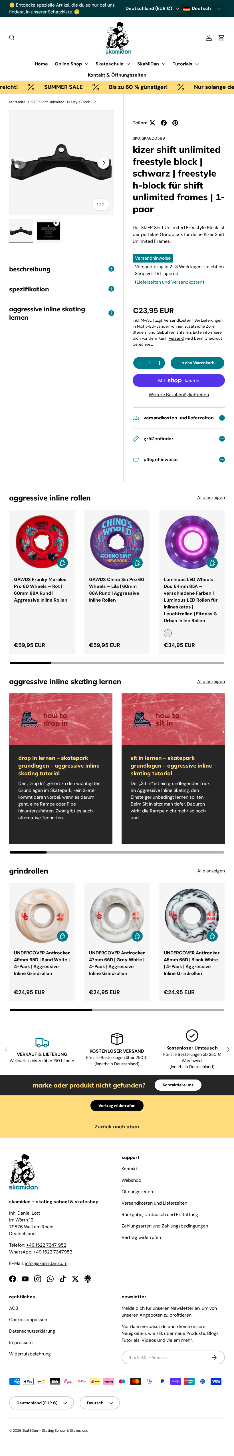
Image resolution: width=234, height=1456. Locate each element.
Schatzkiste (60, 12)
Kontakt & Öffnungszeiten (117, 75)
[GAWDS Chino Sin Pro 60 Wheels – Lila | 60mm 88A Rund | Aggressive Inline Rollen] (117, 542)
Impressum (21, 1342)
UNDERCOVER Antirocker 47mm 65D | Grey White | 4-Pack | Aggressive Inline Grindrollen (117, 963)
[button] (221, 37)
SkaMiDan (148, 64)
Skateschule (110, 64)
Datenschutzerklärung (32, 1331)
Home (41, 64)
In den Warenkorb (197, 362)
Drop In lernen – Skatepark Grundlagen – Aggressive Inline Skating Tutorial (59, 765)
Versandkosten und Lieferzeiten (154, 1203)
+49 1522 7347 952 (46, 1245)
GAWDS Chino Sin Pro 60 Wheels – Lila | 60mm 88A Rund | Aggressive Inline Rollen (116, 589)
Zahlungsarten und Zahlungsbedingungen (165, 1226)
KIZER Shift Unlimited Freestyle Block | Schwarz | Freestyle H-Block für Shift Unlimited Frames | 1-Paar (65, 102)
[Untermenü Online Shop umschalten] (86, 63)
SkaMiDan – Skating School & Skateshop (54, 1430)
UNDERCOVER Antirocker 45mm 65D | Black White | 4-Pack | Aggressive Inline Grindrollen (192, 963)
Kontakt (129, 1169)
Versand (176, 338)
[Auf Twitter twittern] (152, 123)
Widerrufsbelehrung (30, 1354)
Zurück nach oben (117, 1126)
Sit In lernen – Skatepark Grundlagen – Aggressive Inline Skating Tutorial (171, 765)
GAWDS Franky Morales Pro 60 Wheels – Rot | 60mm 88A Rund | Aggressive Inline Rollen (40, 589)
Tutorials (182, 64)
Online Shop (68, 64)
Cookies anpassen (28, 1320)
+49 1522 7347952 (52, 1252)
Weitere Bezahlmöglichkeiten (179, 395)
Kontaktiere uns (178, 1085)
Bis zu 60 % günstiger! (117, 87)
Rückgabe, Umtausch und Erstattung (160, 1214)
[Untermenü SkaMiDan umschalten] (163, 63)
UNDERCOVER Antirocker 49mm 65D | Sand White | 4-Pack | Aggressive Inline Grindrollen (42, 963)
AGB (13, 1308)
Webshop (131, 1180)
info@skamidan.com (46, 1263)
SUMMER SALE (43, 87)
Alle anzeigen (211, 497)
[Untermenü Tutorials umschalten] (196, 63)
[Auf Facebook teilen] (164, 123)
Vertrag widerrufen (117, 1105)
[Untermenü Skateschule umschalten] (128, 63)
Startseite (17, 102)
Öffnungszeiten (137, 1192)
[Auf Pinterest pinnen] (175, 123)
